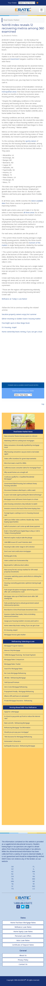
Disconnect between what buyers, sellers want (19, 490)
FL (34, 866)
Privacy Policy (23, 960)
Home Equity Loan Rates (23, 931)
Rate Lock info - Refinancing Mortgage (17, 723)
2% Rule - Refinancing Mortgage (15, 678)
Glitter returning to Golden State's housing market (21, 319)
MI (34, 881)
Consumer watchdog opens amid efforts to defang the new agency (22, 577)
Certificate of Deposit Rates (23, 945)
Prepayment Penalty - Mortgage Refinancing (19, 691)
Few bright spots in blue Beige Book (16, 323)
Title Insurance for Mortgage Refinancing (18, 737)
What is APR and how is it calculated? (16, 696)
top (43, 404)
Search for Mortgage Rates (13, 669)
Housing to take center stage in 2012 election (19, 547)
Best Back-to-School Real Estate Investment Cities (21, 610)
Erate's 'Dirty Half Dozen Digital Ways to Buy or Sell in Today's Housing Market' (22, 532)
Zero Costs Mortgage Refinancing (15, 687)
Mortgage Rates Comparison (14, 659)
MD (33, 879)
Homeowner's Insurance (12, 741)
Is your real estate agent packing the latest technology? (23, 495)
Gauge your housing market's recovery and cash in (21, 621)
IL (33, 869)
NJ (12, 884)
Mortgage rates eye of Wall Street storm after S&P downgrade (21, 597)
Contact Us (23, 964)
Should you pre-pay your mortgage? (16, 732)
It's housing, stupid (9, 327)
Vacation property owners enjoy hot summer (19, 314)
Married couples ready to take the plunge (18, 538)
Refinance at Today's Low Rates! (14, 299)
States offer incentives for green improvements (20, 459)
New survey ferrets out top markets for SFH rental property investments (21, 571)
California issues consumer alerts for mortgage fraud (22, 468)
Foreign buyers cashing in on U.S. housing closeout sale (21, 514)
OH (12, 876)
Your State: (12, 3)
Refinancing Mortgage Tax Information (17, 728)
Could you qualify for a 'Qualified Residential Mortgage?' (19, 478)
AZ (12, 871)
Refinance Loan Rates (23, 927)
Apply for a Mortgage (11, 712)
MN (12, 881)
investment (14, 59)
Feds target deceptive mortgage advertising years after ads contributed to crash (21, 591)
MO (33, 886)
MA (33, 871)
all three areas (28, 212)
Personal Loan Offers (23, 936)
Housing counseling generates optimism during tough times (22, 584)
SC (12, 886)
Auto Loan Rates (23, 940)
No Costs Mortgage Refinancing (15, 673)
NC (12, 874)
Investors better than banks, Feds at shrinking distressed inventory (19, 615)
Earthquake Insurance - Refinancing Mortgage (19, 746)
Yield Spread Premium (11, 682)
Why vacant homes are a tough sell (16, 472)
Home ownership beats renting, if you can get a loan (22, 332)
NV (34, 876)
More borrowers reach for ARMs (15, 463)
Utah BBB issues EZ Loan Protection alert (18, 542)
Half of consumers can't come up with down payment (22, 526)
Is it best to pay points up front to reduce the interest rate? (22, 717)
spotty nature (30, 141)
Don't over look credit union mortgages (17, 551)
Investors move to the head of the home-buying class (22, 508)
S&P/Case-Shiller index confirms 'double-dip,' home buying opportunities (21, 521)
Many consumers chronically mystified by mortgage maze (21, 446)
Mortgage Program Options (13, 646)
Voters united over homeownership (16, 560)
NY (12, 869)
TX (34, 874)
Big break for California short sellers (16, 565)
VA (34, 884)
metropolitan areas (9, 92)
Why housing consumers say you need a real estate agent (21, 453)
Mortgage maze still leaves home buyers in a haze (21, 499)
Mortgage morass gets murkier (15, 635)
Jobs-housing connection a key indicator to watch (20, 504)
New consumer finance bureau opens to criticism (20, 436)
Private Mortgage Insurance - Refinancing (18, 701)
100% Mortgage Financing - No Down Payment (20, 655)
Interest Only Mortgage (12, 650)
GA (12, 866)
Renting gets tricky (10, 556)
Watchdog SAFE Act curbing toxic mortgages (19, 441)
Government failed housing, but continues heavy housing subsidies (20, 485)
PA (12, 879)
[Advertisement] (23, 786)
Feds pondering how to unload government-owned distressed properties (21, 604)
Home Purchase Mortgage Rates (23, 922)
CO (33, 889)
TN (12, 889)
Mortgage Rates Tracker (12, 664)
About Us (23, 955)
